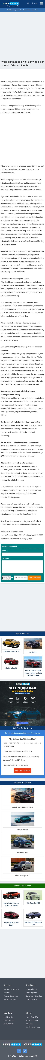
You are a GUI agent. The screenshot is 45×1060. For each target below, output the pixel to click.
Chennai (29, 993)
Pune (35, 989)
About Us (29, 1020)
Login (35, 3)
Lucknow (34, 999)
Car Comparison (9, 1020)
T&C (27, 1027)
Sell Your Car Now (22, 770)
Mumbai (29, 989)
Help (27, 1017)
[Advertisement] (22, 36)
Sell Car (9, 10)
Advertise (29, 1024)
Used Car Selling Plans (11, 989)
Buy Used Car (17, 10)
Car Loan (7, 993)
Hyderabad (38, 996)
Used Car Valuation (10, 999)
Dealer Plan (26, 10)
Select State (28, 3)
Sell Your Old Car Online (22, 728)
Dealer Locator (8, 1024)
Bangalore (29, 996)
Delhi (28, 999)
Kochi (35, 993)
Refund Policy (35, 1017)
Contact (36, 1020)
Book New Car (8, 1017)
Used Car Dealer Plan (11, 996)
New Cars (35, 10)
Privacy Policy (35, 1027)
